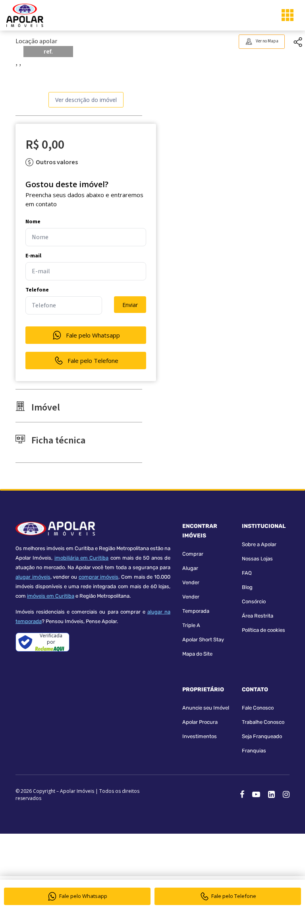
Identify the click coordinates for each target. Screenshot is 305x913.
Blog (247, 587)
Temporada (195, 611)
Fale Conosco (258, 708)
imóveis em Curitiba (50, 596)
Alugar (190, 568)
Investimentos (199, 736)
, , (18, 62)
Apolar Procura (200, 722)
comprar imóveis (99, 577)
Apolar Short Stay (203, 640)
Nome (33, 222)
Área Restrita (257, 616)
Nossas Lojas (257, 559)
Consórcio (254, 601)
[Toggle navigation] (287, 15)
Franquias (254, 751)
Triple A (191, 625)
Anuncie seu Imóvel (205, 708)
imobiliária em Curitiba (81, 558)
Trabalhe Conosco (263, 722)
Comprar (192, 554)
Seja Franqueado (262, 736)
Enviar (130, 305)
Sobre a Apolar (259, 544)
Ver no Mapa (267, 41)
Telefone (37, 290)
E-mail (33, 256)
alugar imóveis (32, 577)
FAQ (247, 573)
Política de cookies (263, 630)
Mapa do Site (197, 654)
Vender (190, 582)
